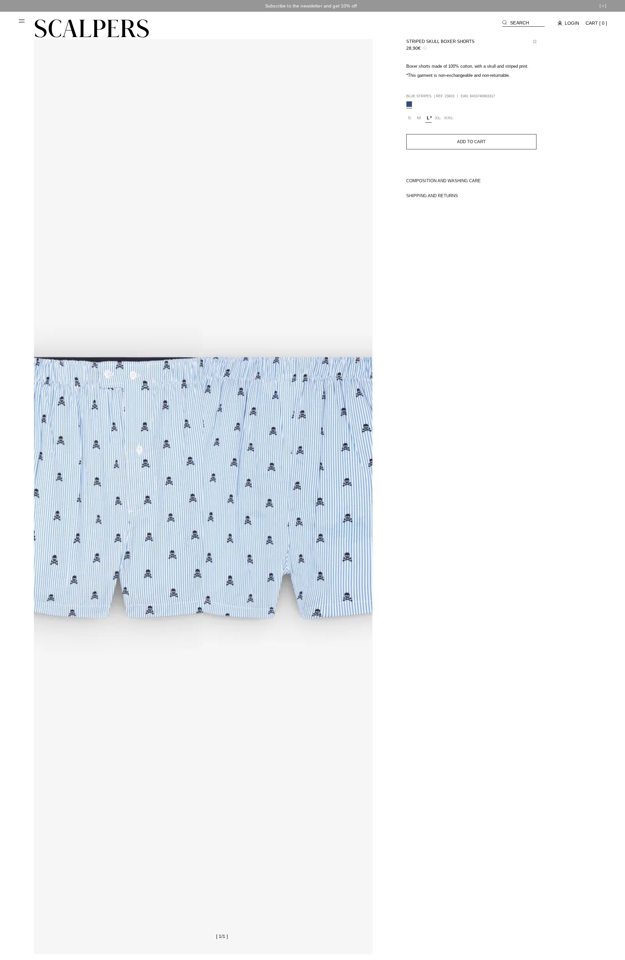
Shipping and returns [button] (432, 195)
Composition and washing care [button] (443, 180)
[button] (22, 23)
